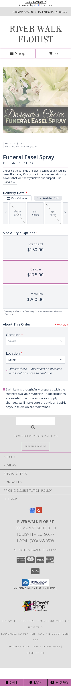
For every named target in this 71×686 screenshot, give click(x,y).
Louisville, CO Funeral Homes (23, 621)
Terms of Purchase (46, 646)
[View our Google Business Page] (32, 512)
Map (37, 682)
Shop (20, 53)
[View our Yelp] (39, 512)
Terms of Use (35, 653)
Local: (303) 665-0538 (35, 540)
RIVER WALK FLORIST (35, 34)
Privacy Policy (19, 646)
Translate (46, 5)
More (8, 182)
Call (13, 682)
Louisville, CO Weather (18, 633)
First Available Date (48, 198)
